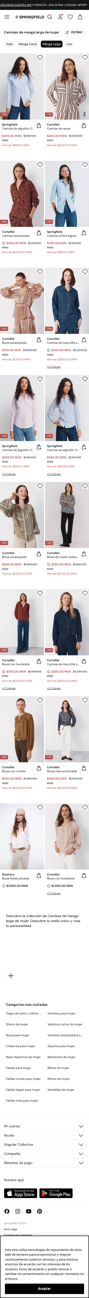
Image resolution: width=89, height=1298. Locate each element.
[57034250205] (40, 700)
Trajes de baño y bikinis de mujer (24, 1013)
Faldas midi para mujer (22, 1101)
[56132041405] (85, 593)
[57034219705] (85, 486)
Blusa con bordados (16, 664)
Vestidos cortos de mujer (64, 1024)
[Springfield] (29, 17)
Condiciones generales (18, 1235)
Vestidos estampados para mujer (65, 1035)
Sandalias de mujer (60, 1090)
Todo (9, 44)
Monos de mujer (58, 1079)
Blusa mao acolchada (62, 771)
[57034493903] (85, 57)
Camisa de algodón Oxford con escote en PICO (18, 129)
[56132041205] (85, 272)
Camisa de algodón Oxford (18, 450)
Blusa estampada (14, 343)
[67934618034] (40, 57)
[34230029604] (40, 807)
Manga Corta (28, 44)
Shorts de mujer (17, 1024)
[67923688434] (85, 165)
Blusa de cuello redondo (63, 557)
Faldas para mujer (18, 1068)
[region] (44, 1267)
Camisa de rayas (58, 129)
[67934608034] (85, 379)
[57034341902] (85, 700)
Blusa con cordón (14, 771)
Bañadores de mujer (61, 1057)
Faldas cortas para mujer (23, 1079)
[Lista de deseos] (70, 17)
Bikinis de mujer (58, 1068)
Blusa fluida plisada (15, 878)
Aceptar (44, 1288)
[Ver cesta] (80, 17)
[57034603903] (40, 165)
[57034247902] (40, 272)
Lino (69, 44)
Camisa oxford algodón (63, 236)
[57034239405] (40, 486)
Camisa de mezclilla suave (63, 343)
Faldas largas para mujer (23, 1090)
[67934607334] (40, 379)
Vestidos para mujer (61, 1013)
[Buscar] (49, 17)
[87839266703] (40, 593)
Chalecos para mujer (20, 1046)
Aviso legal (10, 1229)
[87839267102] (85, 807)
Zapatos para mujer (61, 1046)
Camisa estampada (16, 236)
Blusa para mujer (17, 1035)
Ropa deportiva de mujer (23, 1057)
